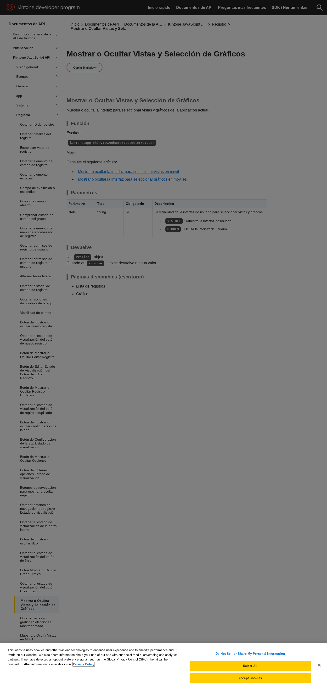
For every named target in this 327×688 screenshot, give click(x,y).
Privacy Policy (83, 664)
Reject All (250, 666)
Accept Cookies (250, 678)
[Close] (319, 665)
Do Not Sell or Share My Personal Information (250, 653)
